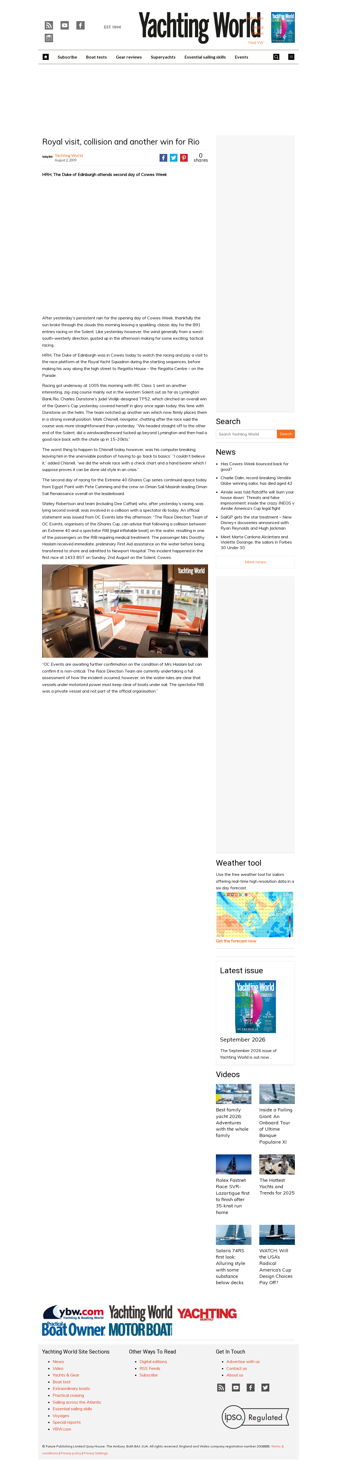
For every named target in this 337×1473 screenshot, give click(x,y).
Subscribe (255, 18)
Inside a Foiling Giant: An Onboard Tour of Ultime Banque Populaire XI (276, 1126)
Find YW (256, 42)
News (226, 452)
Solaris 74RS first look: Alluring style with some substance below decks (230, 1266)
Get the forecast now (236, 940)
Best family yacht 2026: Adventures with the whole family (232, 1122)
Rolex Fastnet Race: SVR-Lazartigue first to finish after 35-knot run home (233, 1196)
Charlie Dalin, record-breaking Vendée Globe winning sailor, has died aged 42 (257, 480)
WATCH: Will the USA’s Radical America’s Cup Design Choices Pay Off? (276, 1266)
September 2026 (242, 1039)
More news (255, 561)
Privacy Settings (95, 1453)
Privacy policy (71, 1453)
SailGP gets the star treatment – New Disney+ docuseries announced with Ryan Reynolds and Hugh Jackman (256, 522)
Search (286, 433)
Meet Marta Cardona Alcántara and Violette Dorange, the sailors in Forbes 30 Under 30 (256, 542)
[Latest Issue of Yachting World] (283, 27)
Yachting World (69, 155)
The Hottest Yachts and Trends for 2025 (277, 1186)
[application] (125, 611)
